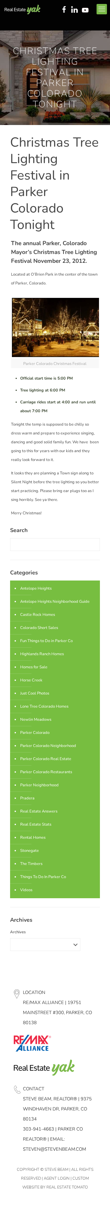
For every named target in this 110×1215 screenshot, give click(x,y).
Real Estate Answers (38, 811)
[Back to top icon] (97, 1202)
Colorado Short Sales (39, 628)
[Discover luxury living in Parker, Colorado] (22, 9)
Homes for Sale (33, 667)
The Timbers (31, 864)
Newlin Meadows (35, 719)
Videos (26, 890)
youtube (86, 10)
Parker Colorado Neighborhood (48, 746)
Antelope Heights (36, 588)
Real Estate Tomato (67, 1187)
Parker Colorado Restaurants (46, 772)
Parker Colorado (35, 732)
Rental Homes (33, 837)
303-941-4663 (38, 1129)
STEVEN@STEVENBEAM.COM (54, 1149)
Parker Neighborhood (39, 785)
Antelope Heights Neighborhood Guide (55, 601)
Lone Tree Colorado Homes (44, 706)
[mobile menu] (102, 9)
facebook (63, 10)
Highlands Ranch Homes (42, 654)
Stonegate (29, 850)
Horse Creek (31, 680)
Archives (18, 932)
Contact (33, 1089)
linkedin (75, 10)
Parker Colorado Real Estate (45, 759)
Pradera (27, 798)
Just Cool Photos (34, 693)
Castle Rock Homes (37, 614)
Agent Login (57, 1178)
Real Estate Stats (35, 824)
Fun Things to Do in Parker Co (46, 641)
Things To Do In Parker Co (43, 877)
